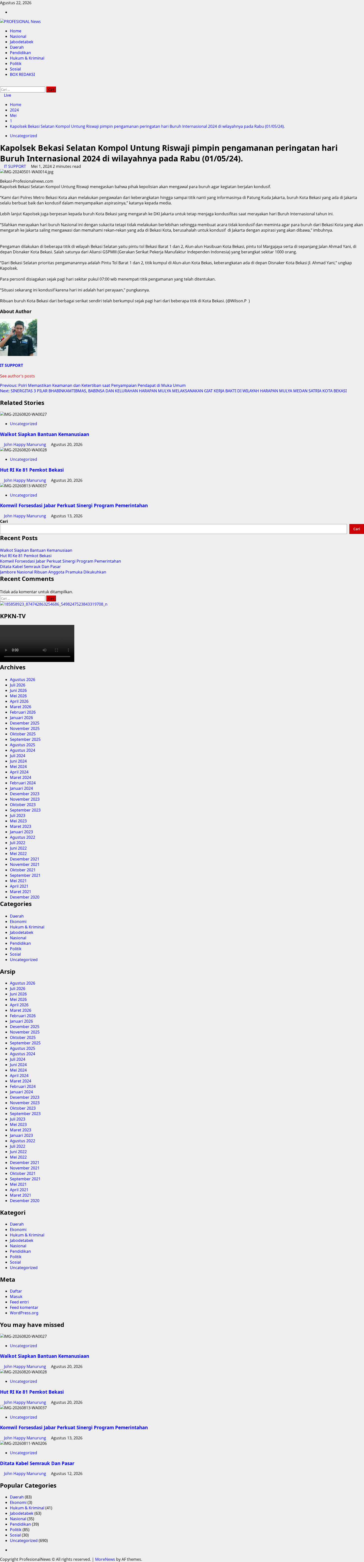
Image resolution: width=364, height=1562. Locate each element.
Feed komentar (24, 1307)
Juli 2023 (17, 815)
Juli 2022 (17, 842)
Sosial (15, 69)
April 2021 (19, 886)
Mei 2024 (18, 766)
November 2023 (25, 799)
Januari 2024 (21, 788)
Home (15, 31)
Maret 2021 (20, 891)
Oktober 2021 (23, 870)
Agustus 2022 (22, 837)
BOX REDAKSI (22, 74)
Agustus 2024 (22, 750)
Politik (16, 63)
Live (7, 95)
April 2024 (19, 772)
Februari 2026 (23, 712)
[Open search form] (1, 84)
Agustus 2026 (22, 679)
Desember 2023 (24, 793)
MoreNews (105, 1559)
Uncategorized (23, 135)
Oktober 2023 (23, 804)
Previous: (93, 385)
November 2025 (25, 728)
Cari (4, 521)
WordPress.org (24, 1313)
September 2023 (25, 810)
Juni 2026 (18, 690)
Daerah (17, 47)
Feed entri (19, 1302)
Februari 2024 (23, 783)
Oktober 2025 (23, 734)
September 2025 (25, 739)
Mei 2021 (18, 880)
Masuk (16, 1296)
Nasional (18, 36)
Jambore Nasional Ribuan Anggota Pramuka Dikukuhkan (53, 572)
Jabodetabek (21, 41)
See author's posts (17, 376)
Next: (173, 391)
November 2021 (25, 864)
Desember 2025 (24, 723)
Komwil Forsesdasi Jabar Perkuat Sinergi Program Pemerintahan (74, 505)
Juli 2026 (17, 685)
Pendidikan (20, 52)
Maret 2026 (20, 706)
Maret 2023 (20, 826)
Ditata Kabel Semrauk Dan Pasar (30, 566)
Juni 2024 (18, 761)
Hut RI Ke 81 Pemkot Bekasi (32, 470)
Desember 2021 (24, 859)
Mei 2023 (18, 821)
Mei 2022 (18, 853)
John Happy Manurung (25, 444)
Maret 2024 (20, 777)
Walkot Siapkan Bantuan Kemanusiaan (44, 434)
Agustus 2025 (22, 745)
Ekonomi (18, 921)
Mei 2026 (18, 696)
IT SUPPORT (15, 166)
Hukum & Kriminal (27, 58)
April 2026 (19, 701)
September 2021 (25, 875)
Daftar (16, 1291)
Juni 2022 (18, 848)
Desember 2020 (24, 897)
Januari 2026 (21, 717)
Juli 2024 (17, 755)
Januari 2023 (21, 832)
